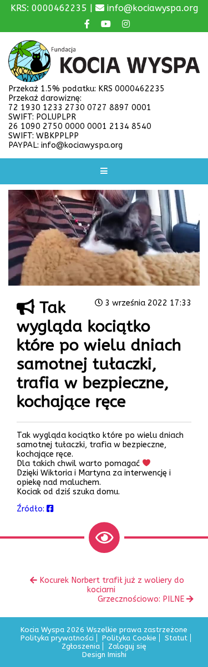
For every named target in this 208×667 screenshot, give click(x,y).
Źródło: (32, 509)
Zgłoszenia (81, 646)
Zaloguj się (127, 646)
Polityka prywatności (57, 638)
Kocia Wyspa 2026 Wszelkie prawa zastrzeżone (104, 629)
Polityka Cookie (129, 638)
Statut (176, 638)
